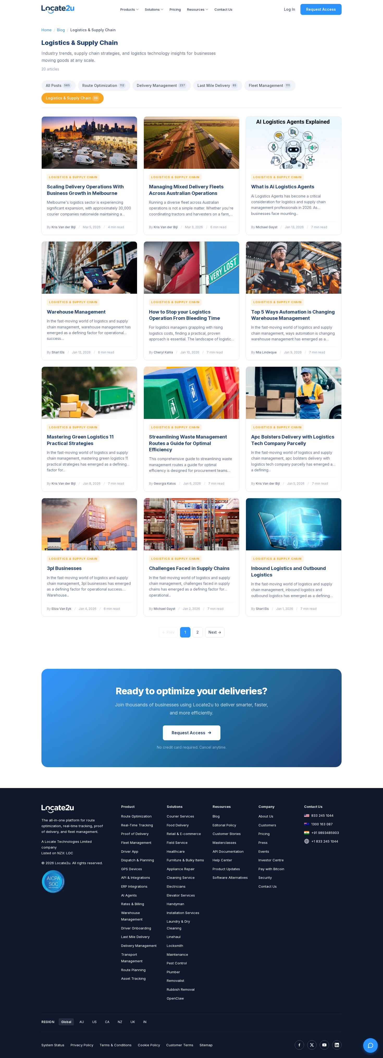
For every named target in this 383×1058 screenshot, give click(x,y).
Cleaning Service (181, 877)
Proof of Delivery (135, 834)
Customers (267, 825)
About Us (265, 816)
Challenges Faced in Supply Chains (189, 568)
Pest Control (177, 963)
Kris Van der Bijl (64, 227)
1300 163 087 (322, 824)
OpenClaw (175, 998)
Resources (196, 9)
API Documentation (228, 851)
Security (265, 877)
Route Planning (133, 970)
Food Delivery (178, 825)
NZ (120, 1022)
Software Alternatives (230, 877)
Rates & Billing (132, 904)
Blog (61, 30)
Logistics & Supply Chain (72, 98)
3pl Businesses (64, 568)
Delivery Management (161, 85)
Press (263, 842)
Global (66, 1022)
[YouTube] (324, 1045)
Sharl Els (58, 352)
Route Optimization (103, 85)
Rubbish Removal (181, 989)
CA (107, 1022)
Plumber (173, 972)
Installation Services (183, 913)
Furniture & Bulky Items (185, 860)
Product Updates (226, 869)
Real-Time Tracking (137, 825)
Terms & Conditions (116, 1045)
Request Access (321, 9)
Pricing (175, 9)
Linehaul (174, 937)
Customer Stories (227, 834)
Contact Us (223, 9)
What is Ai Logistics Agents (282, 186)
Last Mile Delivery (216, 85)
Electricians (176, 886)
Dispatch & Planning (137, 860)
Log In (289, 9)
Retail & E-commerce (184, 834)
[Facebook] (299, 1045)
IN (144, 1022)
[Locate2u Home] (57, 9)
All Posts (58, 85)
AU (81, 1022)
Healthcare (176, 851)
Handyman (175, 904)
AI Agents (129, 895)
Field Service (177, 842)
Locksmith (175, 945)
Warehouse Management (76, 312)
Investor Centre (271, 860)
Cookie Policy (149, 1045)
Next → (214, 632)
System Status (52, 1045)
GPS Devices (131, 869)
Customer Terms (179, 1045)
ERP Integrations (134, 886)
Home (46, 30)
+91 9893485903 (325, 833)
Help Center (222, 860)
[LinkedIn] (337, 1045)
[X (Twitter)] (312, 1045)
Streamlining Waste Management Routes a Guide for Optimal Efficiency (188, 443)
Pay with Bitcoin (271, 869)
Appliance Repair (181, 869)
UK (133, 1022)
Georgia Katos (165, 483)
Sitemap (206, 1045)
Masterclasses (224, 842)
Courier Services (180, 816)
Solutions (152, 9)
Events (263, 851)
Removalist (175, 980)
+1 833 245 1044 (324, 841)
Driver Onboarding (136, 928)
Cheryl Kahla (163, 352)
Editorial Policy (224, 825)
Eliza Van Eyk (61, 609)
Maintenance (177, 954)
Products (127, 9)
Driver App (129, 851)
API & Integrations (135, 877)
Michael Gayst (266, 227)
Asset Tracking (133, 978)
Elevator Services (181, 895)
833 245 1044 (322, 815)
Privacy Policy (82, 1045)
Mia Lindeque (266, 352)
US (94, 1022)
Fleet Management (269, 85)
